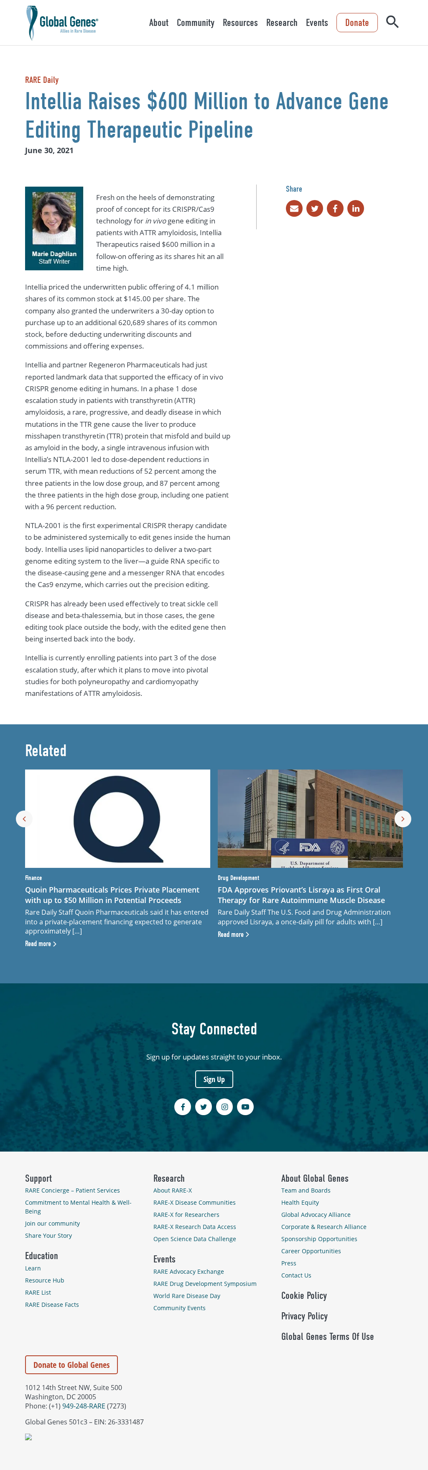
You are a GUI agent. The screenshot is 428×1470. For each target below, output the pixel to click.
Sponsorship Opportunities (319, 1239)
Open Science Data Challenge (194, 1239)
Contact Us (296, 1275)
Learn (33, 1268)
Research (282, 22)
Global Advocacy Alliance (316, 1215)
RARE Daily (42, 79)
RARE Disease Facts (52, 1304)
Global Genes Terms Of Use (327, 1336)
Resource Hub (44, 1280)
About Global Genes (315, 1178)
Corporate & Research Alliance (324, 1227)
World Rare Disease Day (186, 1296)
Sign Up (214, 1079)
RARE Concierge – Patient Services (72, 1190)
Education (41, 1256)
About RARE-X (172, 1190)
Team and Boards (306, 1190)
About (158, 22)
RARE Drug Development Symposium (205, 1284)
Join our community (52, 1223)
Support (38, 1178)
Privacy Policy (304, 1316)
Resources (240, 22)
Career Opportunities (311, 1251)
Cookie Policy (304, 1295)
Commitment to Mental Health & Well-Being (78, 1206)
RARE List (38, 1292)
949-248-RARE (83, 1406)
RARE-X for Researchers (186, 1215)
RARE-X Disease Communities (194, 1202)
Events (317, 22)
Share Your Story (48, 1235)
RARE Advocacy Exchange (188, 1271)
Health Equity (300, 1202)
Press (288, 1263)
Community (195, 22)
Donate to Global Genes (71, 1364)
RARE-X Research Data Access (194, 1227)
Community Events (179, 1308)
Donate (357, 22)
